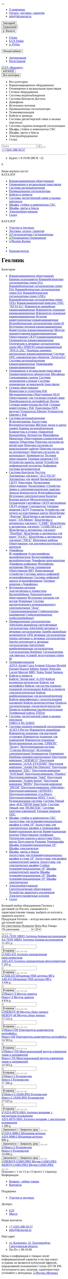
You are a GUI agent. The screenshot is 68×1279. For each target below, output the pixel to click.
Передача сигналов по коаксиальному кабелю (31, 447)
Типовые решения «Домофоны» (32, 582)
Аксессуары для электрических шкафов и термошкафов (34, 826)
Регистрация (17, 61)
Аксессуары (39, 421)
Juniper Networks (50, 668)
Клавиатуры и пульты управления (31, 431)
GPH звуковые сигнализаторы (46, 634)
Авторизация (17, 57)
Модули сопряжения (37, 567)
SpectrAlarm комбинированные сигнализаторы (31, 646)
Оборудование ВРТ (21, 570)
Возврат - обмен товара (24, 1181)
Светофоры (33, 502)
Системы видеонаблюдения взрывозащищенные (27, 362)
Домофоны (16, 550)
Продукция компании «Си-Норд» (31, 794)
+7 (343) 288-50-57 (13, 149)
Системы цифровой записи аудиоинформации (34, 579)
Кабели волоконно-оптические (32, 680)
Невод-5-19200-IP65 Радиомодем (23, 1097)
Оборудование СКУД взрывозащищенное (36, 336)
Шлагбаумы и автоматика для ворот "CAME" (30, 521)
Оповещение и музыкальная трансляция (35, 184)
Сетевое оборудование (23, 387)
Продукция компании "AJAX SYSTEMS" (31, 762)
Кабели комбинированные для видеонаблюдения (35, 694)
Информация (10, 1175)
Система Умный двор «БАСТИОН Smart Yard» (36, 802)
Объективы (27, 441)
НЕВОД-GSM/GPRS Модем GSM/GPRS (27, 1164)
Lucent (13, 672)
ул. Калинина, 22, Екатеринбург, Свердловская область (30, 1244)
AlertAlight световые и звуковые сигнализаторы (33, 630)
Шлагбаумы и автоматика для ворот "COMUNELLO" (37, 524)
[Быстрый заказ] (18, 951)
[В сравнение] (25, 951)
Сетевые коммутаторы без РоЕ (29, 404)
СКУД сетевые (18, 506)
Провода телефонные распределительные (36, 709)
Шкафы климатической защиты (32, 870)
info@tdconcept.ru (20, 16)
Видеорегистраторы (22, 424)
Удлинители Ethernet (33, 411)
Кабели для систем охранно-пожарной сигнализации (35, 687)
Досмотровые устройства (44, 485)
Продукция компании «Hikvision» (43, 787)
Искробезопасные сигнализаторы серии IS (36, 323)
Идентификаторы (49, 492)
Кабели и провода (20, 194)
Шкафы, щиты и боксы (24, 208)
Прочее (54, 401)
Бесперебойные (19, 594)
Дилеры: (7, 1204)
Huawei (24, 668)
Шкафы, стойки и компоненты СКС (32, 204)
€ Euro (13, 37)
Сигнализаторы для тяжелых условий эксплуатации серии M (36, 655)
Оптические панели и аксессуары (31, 838)
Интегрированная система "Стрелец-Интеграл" (31, 748)
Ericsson (51, 665)
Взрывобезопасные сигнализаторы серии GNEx (28, 294)
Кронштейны (17, 435)
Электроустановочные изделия (29, 895)
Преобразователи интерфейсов (29, 401)
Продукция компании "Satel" (27, 777)
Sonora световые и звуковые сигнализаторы (37, 638)
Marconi (23, 672)
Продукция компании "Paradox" (45, 773)
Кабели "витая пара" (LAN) (27, 679)
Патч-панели (26, 841)
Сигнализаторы (42, 234)
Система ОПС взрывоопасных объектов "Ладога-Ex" (37, 355)
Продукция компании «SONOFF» (31, 790)
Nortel (48, 672)
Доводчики (25, 482)
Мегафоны (58, 374)
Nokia (40, 672)
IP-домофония (18, 553)
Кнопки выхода (19, 499)
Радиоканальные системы (25, 800)
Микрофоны (51, 435)
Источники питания (22, 587)
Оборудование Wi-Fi (46, 394)
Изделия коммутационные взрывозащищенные (33, 318)
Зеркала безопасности (23, 492)
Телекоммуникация (21, 662)
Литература (34, 435)
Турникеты (37, 509)
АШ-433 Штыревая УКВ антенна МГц (26, 979)
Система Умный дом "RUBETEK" (34, 806)
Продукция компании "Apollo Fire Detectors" (36, 765)
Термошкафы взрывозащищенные (31, 365)
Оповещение (37, 237)
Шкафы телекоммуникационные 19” (32, 845)
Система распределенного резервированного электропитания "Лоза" (32, 604)
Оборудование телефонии (36, 834)
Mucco (13, 1213)
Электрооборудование (23, 211)
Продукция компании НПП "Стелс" (32, 797)
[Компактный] (10, 933)
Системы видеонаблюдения (27, 187)
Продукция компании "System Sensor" (35, 779)
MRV (32, 672)
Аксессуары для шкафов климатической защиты (37, 860)
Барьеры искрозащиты (23, 279)
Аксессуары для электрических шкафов (35, 863)
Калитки (51, 496)
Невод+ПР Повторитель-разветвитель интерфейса (34, 1036)
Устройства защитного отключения (31, 892)
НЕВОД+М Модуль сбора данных (23, 1015)
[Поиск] (44, 147)
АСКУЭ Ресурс (19, 729)
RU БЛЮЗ (27, 723)
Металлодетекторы (42, 499)
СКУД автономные (53, 502)
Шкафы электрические (24, 848)
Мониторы (16, 438)
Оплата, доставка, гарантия (26, 12)
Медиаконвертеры (21, 394)
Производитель (19, 251)
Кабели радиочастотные (39, 702)
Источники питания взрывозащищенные (35, 326)
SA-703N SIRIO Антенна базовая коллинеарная (32, 939)
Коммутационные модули (25, 831)
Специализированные (23, 611)
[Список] (6, 933)
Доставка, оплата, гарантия (26, 231)
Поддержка (9, 1191)
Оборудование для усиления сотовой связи (37, 397)
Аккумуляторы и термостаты (27, 590)
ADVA (13, 665)
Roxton (26, 241)
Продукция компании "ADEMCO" (37, 758)
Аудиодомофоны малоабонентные (29, 555)
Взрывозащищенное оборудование (31, 181)
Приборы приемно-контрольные (30, 756)
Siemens (58, 672)
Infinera (34, 668)
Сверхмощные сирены (23, 377)
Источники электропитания (27, 496)
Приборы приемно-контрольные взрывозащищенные (31, 352)
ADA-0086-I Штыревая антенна (22, 1136)
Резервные (25, 601)
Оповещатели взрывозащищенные (31, 340)
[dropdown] (3, 4)
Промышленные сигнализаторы (29, 191)
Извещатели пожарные (40, 740)
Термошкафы (55, 841)
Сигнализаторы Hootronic (25, 651)
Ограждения (17, 502)
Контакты (15, 1184)
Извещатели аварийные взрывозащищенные (32, 308)
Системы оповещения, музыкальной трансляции (34, 382)
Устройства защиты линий (26, 462)
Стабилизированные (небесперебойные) (30, 616)
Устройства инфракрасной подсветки (34, 464)
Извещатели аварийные (45, 729)
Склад (13, 214)
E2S (11, 1210)
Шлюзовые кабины (45, 540)
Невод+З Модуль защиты (18, 997)
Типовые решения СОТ (43, 458)
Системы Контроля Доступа (27, 472)
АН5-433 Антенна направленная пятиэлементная (33, 961)
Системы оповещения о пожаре (30, 379)
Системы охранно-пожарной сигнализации (37, 726)
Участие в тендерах (21, 227)
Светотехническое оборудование (30, 889)
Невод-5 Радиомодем (15, 1079)
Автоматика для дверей (24, 479)
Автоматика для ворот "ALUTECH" (32, 475)
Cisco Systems (36, 665)
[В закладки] (21, 951)
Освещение (56, 753)
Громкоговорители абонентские (29, 374)
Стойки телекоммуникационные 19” (29, 867)
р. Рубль (14, 44)
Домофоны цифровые (23, 563)
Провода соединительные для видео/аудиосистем (37, 704)
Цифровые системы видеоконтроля (32, 467)
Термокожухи (35, 455)
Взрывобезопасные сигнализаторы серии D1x (36, 281)
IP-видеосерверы (20, 421)
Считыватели (37, 506)
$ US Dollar (16, 41)
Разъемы (40, 841)
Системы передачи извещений (31, 809)
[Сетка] (3, 933)
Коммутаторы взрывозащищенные (31, 330)
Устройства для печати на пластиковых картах (36, 511)
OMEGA (14, 723)
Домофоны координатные (48, 560)
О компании (17, 9)
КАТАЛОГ (8, 71)
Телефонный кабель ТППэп (27, 712)
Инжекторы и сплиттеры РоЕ (28, 391)
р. (9, 31)
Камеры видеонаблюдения (36, 428)
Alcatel (22, 665)
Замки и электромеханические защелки (34, 489)
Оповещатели (39, 753)
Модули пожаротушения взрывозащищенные (37, 331)
